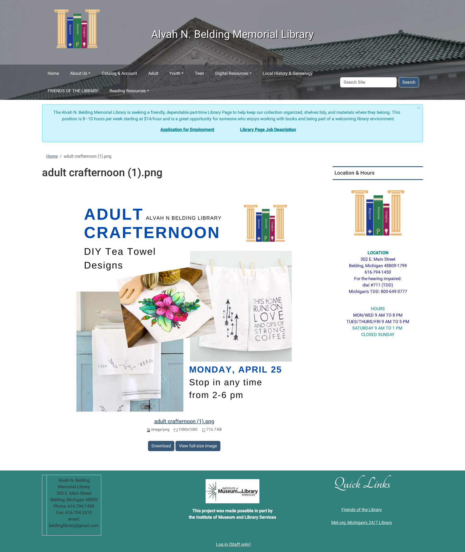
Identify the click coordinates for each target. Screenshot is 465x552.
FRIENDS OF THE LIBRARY (73, 90)
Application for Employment (187, 129)
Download (161, 445)
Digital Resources (231, 73)
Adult (153, 73)
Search (408, 82)
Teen (199, 73)
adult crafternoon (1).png (184, 421)
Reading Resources (128, 90)
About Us (78, 73)
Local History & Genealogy (288, 73)
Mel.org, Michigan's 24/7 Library (361, 522)
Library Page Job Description (268, 129)
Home (53, 73)
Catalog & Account (119, 73)
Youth (174, 73)
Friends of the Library (361, 509)
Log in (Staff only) (233, 544)
